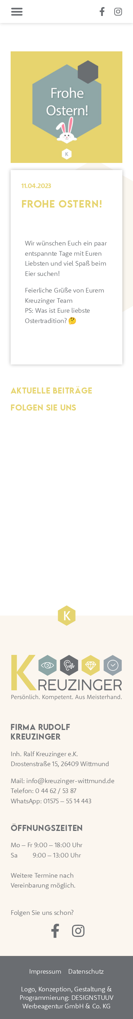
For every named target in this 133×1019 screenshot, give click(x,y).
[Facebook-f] (102, 11)
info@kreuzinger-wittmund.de (70, 780)
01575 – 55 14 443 (67, 801)
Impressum (45, 971)
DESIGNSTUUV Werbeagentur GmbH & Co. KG (67, 1001)
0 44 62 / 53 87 (55, 790)
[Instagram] (117, 11)
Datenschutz (86, 971)
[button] (17, 11)
